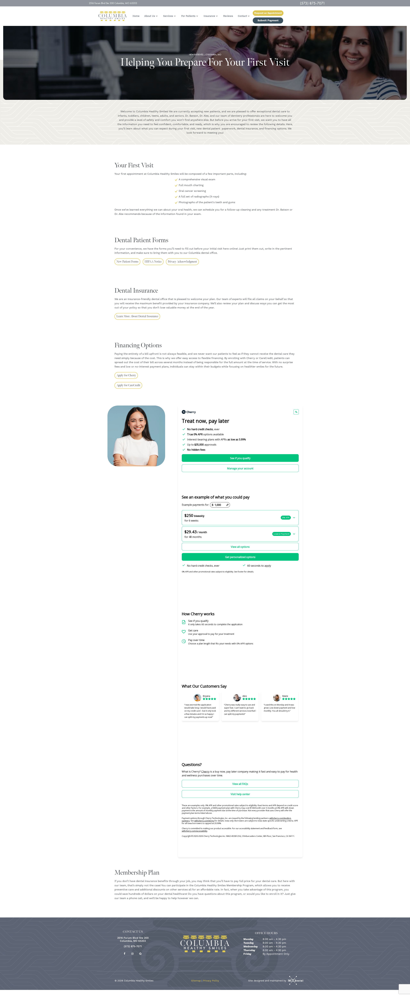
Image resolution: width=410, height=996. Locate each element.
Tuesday (248, 943)
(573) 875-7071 (312, 3)
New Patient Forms (127, 261)
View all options (240, 547)
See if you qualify (240, 458)
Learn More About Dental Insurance (137, 316)
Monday (248, 939)
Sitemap (196, 980)
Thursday (249, 950)
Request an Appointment (268, 13)
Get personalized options (240, 557)
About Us (149, 16)
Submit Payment (268, 20)
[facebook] (124, 954)
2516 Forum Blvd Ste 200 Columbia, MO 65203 (113, 3)
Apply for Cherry (126, 375)
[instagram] (132, 954)
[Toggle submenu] (156, 16)
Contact (242, 16)
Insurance (209, 16)
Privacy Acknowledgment (182, 261)
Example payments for (195, 504)
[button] (240, 517)
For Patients (188, 16)
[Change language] (296, 411)
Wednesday (250, 946)
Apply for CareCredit (128, 385)
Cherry (205, 771)
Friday (247, 954)
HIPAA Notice (153, 261)
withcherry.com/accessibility (194, 831)
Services (168, 16)
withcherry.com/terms (204, 820)
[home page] (112, 16)
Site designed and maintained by (267, 980)
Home (136, 16)
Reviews (228, 16)
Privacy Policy (211, 980)
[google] (140, 954)
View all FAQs (240, 784)
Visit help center (240, 794)
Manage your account (240, 468)
